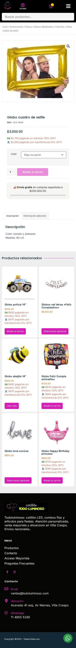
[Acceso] (23, 5)
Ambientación (16, 27)
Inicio (5, 27)
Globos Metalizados (43, 27)
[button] (68, 46)
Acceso (23, 8)
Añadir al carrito (32, 171)
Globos (28, 27)
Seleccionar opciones (55, 331)
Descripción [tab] (12, 215)
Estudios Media (56, 639)
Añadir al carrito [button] (15, 331)
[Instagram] (14, 572)
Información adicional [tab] (34, 215)
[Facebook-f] (7, 572)
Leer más (12, 405)
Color (14, 154)
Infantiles (59, 27)
